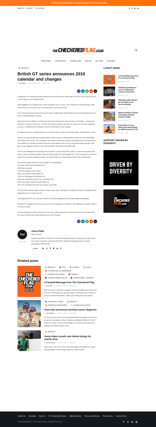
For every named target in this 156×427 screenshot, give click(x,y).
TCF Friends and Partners (57, 416)
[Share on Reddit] (91, 91)
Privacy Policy (108, 416)
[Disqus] (57, 381)
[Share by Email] (95, 91)
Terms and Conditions (92, 416)
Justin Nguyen (50, 313)
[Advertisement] (78, 27)
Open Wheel (46, 61)
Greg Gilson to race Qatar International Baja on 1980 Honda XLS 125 (128, 127)
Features (111, 61)
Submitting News (75, 416)
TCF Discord (39, 8)
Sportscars (60, 61)
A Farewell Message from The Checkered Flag (69, 282)
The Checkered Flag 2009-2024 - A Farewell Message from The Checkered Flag (79, 3)
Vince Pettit (22, 83)
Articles (35, 248)
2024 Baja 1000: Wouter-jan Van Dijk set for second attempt (128, 102)
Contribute (32, 416)
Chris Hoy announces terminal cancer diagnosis (70, 309)
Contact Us (21, 416)
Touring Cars (75, 61)
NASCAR (88, 61)
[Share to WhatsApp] (87, 91)
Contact (30, 8)
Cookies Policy (121, 416)
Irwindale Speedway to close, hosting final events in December (127, 90)
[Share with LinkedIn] (83, 91)
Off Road (99, 61)
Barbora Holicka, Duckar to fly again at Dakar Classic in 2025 (128, 115)
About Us (21, 8)
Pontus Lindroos (50, 342)
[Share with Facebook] (79, 91)
